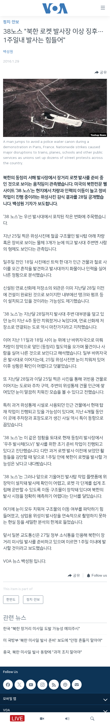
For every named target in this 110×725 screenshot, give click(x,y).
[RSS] (54, 684)
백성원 (8, 52)
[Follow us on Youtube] (31, 684)
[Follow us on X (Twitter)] (19, 684)
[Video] (42, 718)
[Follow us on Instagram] (42, 684)
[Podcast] (65, 684)
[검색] (92, 718)
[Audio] (67, 718)
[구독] (77, 684)
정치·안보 (11, 22)
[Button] (101, 72)
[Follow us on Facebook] (8, 684)
